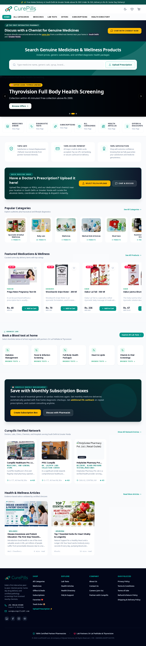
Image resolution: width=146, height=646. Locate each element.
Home (7, 17)
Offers (64, 17)
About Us (93, 581)
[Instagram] (19, 618)
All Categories (21, 17)
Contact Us (94, 586)
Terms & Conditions (126, 586)
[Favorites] (132, 9)
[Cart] (138, 9)
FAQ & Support (67, 595)
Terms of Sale (123, 590)
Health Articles (67, 586)
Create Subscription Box (25, 412)
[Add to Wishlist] (35, 268)
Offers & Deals (39, 590)
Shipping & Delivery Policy (129, 600)
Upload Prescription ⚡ (42, 609)
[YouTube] (25, 618)
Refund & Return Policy (128, 595)
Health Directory (100, 17)
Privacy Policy (124, 581)
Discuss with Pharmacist (58, 412)
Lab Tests (52, 17)
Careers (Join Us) (96, 590)
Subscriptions (79, 17)
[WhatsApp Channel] (7, 618)
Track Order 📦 (39, 604)
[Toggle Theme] (125, 9)
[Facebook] (13, 618)
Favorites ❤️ (38, 600)
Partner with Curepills (98, 595)
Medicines (38, 17)
